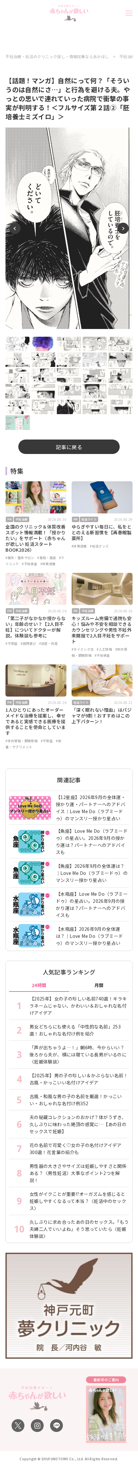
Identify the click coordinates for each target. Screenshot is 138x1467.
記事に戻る (69, 447)
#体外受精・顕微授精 (21, 740)
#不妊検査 (29, 563)
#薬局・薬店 (46, 557)
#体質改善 (48, 563)
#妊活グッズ (99, 546)
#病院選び (28, 643)
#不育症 (11, 643)
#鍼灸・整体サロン (19, 557)
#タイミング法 (83, 649)
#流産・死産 (48, 643)
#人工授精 (104, 649)
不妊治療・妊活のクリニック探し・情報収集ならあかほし (57, 56)
